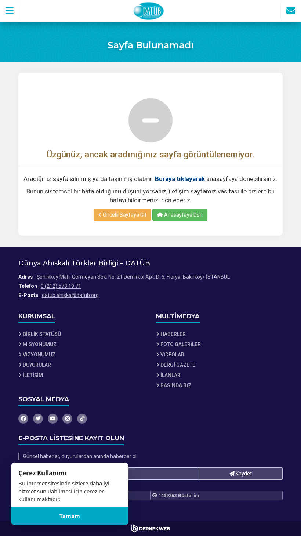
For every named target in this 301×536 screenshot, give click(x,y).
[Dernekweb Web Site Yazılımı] (151, 528)
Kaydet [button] (243, 474)
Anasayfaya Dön (183, 215)
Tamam (69, 515)
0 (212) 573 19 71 (61, 286)
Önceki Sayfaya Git (124, 215)
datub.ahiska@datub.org (70, 295)
